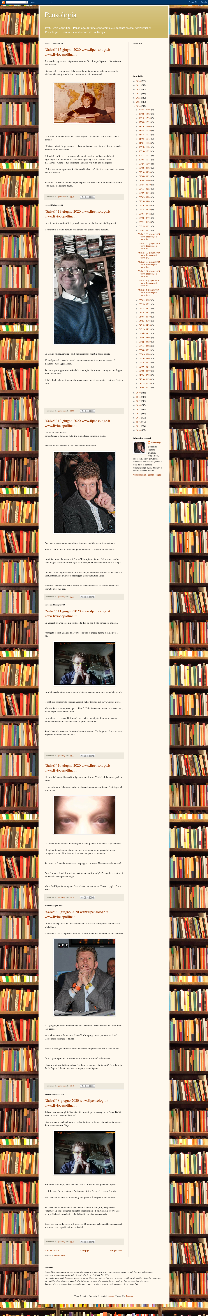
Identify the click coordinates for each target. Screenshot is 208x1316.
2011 (138, 426)
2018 (138, 396)
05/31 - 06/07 (145, 300)
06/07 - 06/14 (145, 230)
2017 (138, 401)
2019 (138, 392)
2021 (138, 101)
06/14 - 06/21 (145, 226)
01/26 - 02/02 (145, 374)
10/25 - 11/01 (145, 147)
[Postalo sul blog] (84, 197)
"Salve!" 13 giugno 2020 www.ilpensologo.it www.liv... (149, 246)
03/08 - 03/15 (145, 350)
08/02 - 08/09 (145, 197)
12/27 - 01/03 (145, 109)
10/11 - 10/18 (145, 155)
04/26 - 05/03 (145, 320)
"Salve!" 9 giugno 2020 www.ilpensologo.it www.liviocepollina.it (76, 914)
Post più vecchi (116, 1250)
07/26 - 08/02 (145, 201)
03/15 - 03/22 (145, 345)
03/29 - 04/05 (145, 337)
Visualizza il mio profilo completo (147, 474)
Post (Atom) (59, 1255)
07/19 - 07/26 (145, 205)
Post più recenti (52, 1250)
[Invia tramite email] (81, 197)
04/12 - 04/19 (145, 329)
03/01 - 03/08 (145, 354)
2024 (138, 89)
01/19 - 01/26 (145, 379)
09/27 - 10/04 (145, 163)
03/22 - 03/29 (145, 341)
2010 (138, 430)
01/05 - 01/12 (145, 387)
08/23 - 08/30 (145, 184)
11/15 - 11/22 (145, 134)
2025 (138, 85)
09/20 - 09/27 (145, 167)
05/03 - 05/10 (145, 316)
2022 (138, 97)
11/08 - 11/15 (145, 138)
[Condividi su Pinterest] (93, 197)
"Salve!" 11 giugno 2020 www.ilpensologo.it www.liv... (149, 264)
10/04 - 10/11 (145, 159)
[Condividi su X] (87, 197)
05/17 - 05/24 (145, 308)
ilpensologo (156, 442)
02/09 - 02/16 (145, 366)
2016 (138, 405)
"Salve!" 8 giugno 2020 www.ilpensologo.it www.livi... (148, 292)
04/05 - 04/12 (145, 333)
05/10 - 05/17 (145, 312)
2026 (138, 81)
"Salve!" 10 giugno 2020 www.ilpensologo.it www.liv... (149, 274)
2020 (138, 106)
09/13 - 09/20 (145, 172)
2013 (138, 417)
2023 (138, 93)
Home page (84, 1250)
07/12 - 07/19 (145, 209)
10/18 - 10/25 (145, 151)
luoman (111, 1296)
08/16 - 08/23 (145, 188)
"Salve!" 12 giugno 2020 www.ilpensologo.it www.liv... (149, 255)
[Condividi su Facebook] (90, 197)
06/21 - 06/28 (145, 222)
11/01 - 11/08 (145, 143)
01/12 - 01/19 (145, 383)
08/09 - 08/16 (145, 192)
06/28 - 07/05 (145, 217)
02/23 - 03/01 (145, 358)
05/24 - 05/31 (145, 304)
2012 (138, 421)
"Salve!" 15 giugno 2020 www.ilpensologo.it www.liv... (149, 237)
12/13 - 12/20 (145, 118)
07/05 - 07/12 (145, 213)
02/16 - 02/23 (145, 362)
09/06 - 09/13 (145, 176)
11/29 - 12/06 (145, 126)
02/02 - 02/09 (145, 370)
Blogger (129, 1296)
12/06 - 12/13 (145, 122)
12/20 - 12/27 (145, 113)
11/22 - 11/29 (145, 130)
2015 (138, 409)
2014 (138, 413)
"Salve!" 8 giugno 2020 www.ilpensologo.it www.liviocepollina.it (76, 1103)
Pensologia (60, 14)
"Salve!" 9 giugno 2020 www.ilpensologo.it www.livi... (148, 283)
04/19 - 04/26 (145, 325)
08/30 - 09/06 (145, 180)
